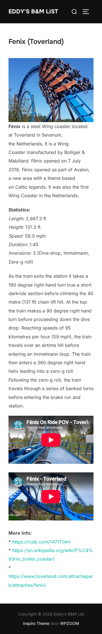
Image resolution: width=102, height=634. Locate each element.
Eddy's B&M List (33, 11)
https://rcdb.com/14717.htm (41, 542)
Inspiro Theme (36, 623)
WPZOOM (69, 623)
